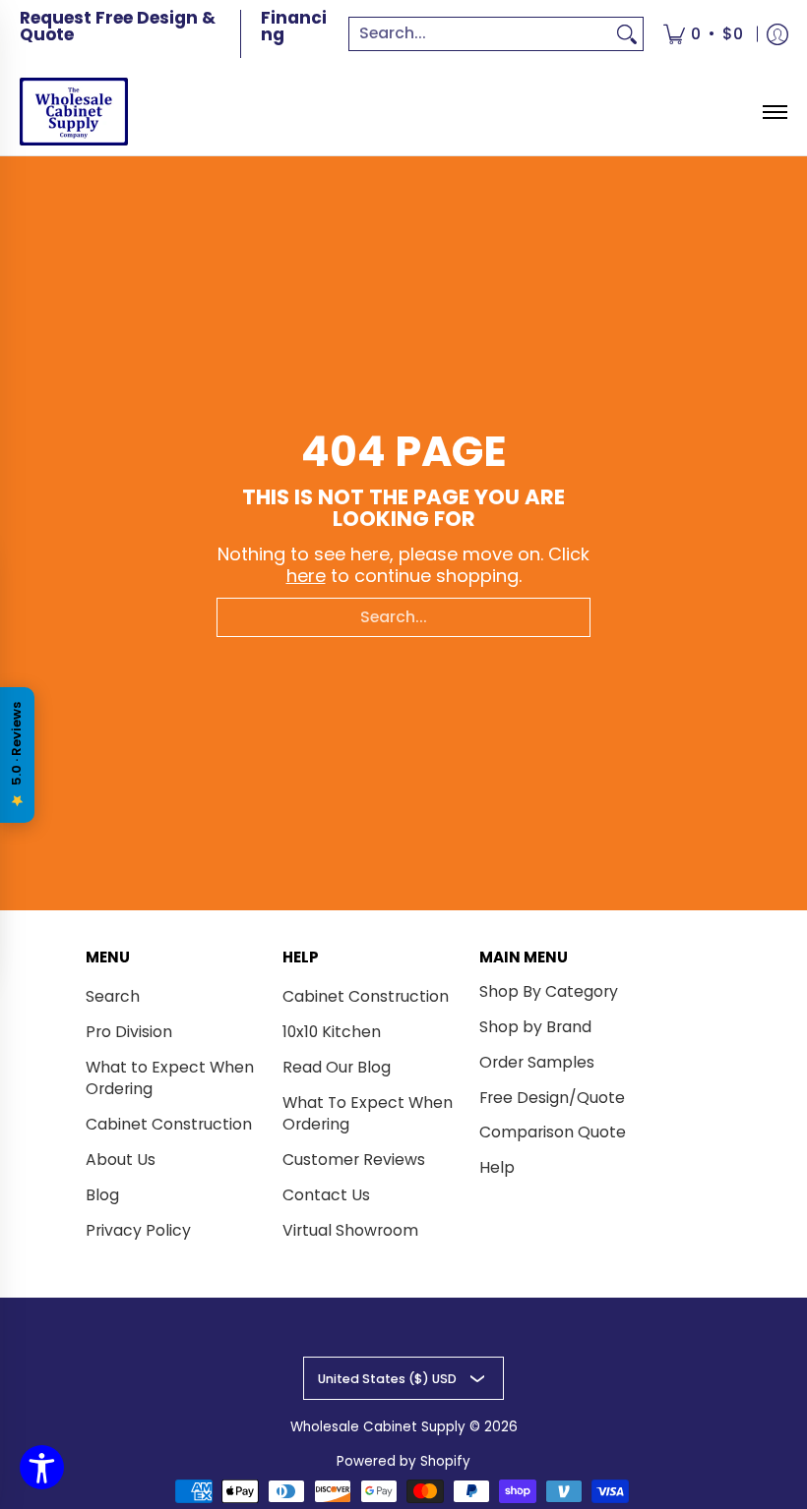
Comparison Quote (552, 1132)
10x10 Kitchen (331, 1031)
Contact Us (326, 1195)
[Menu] (774, 111)
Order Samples (536, 1062)
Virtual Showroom (350, 1230)
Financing (294, 26)
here (306, 575)
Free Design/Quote (552, 1097)
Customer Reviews (353, 1159)
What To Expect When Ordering (367, 1113)
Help (497, 1167)
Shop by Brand (535, 1027)
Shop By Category (548, 991)
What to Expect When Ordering (170, 1078)
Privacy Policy (138, 1230)
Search (113, 996)
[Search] (627, 34)
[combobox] (480, 34)
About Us (120, 1159)
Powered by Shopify (403, 1461)
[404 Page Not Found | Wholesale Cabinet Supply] (74, 111)
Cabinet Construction (169, 1124)
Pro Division (129, 1031)
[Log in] (777, 34)
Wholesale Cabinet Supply (378, 1427)
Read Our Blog (336, 1067)
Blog (102, 1195)
